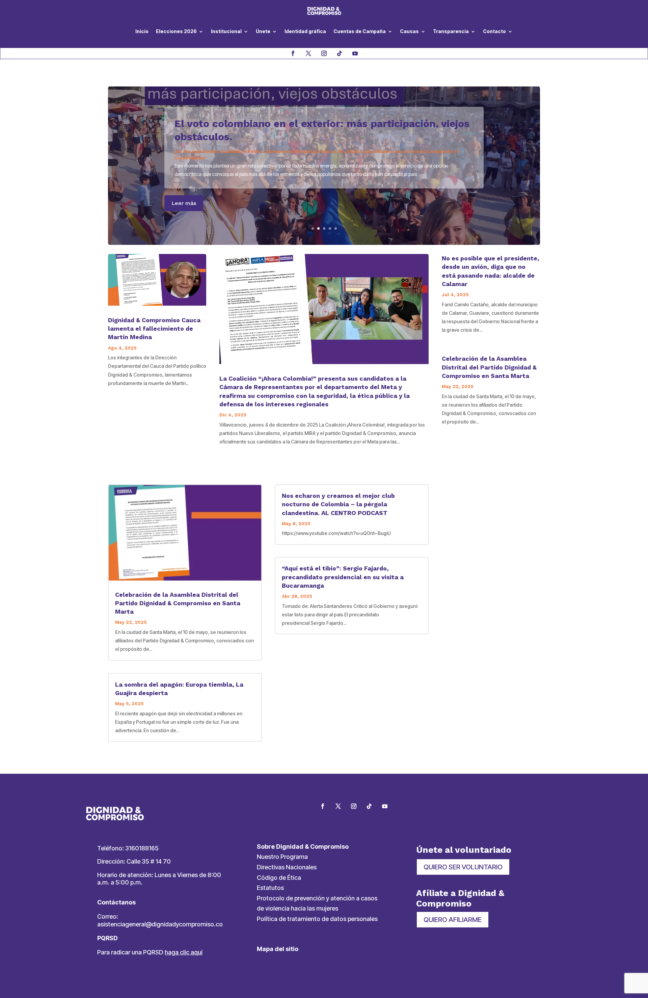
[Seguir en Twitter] (338, 806)
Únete (263, 31)
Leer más (183, 210)
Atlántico (304, 173)
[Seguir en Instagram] (324, 53)
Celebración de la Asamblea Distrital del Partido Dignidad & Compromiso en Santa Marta (489, 367)
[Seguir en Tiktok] (339, 53)
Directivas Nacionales (287, 867)
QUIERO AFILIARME (453, 920)
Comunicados (334, 173)
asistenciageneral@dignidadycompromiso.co (160, 924)
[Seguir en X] (308, 53)
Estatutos (270, 887)
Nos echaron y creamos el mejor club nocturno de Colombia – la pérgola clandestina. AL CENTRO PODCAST (338, 504)
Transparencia (451, 31)
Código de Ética (279, 877)
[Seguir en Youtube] (355, 53)
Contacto (494, 31)
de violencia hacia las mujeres (297, 908)
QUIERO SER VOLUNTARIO (463, 867)
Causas (409, 31)
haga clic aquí (183, 952)
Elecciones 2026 (176, 31)
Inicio (141, 31)
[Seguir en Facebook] (293, 53)
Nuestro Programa (282, 856)
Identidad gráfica (305, 31)
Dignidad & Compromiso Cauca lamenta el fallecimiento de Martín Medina (154, 328)
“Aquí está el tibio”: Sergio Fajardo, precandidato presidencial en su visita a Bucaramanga (343, 577)
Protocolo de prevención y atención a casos (317, 898)
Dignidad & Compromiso (213, 173)
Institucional (226, 31)
